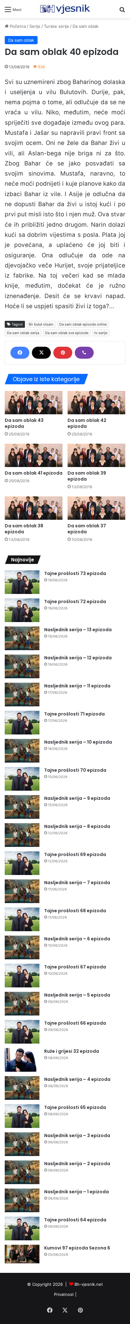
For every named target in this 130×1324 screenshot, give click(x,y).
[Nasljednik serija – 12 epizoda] (22, 666)
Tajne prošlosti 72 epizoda (75, 601)
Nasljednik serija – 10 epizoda (78, 742)
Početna (17, 26)
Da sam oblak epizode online (83, 324)
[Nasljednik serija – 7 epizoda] (22, 891)
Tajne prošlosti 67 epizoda (75, 967)
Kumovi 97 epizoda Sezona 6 (77, 1248)
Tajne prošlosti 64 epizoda (75, 1220)
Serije (34, 26)
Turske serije (56, 26)
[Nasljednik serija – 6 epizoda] (22, 947)
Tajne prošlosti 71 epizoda (74, 714)
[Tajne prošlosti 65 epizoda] (22, 1116)
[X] (41, 353)
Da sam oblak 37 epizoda (87, 529)
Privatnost (64, 1294)
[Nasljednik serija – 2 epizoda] (22, 1172)
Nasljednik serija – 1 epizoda (76, 1192)
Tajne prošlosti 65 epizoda (75, 1107)
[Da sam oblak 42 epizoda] (96, 402)
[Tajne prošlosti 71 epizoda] (22, 722)
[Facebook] (19, 353)
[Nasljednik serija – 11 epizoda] (22, 694)
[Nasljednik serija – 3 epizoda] (22, 1144)
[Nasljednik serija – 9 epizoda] (22, 807)
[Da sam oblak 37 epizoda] (96, 508)
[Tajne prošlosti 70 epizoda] (22, 779)
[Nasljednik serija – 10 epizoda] (22, 751)
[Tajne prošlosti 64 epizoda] (22, 1228)
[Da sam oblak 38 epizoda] (33, 508)
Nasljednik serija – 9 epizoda (77, 798)
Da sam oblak (85, 26)
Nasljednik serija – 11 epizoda (77, 686)
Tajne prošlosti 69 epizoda (75, 854)
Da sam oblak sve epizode (66, 333)
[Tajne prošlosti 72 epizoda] (22, 610)
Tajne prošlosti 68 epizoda (75, 911)
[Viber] (84, 353)
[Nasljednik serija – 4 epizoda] (22, 1088)
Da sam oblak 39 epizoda (87, 476)
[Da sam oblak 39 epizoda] (96, 455)
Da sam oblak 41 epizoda (33, 473)
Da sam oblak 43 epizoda (24, 423)
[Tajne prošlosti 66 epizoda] (22, 1032)
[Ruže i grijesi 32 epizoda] (22, 1060)
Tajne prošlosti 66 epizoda (75, 1023)
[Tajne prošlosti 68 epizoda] (22, 919)
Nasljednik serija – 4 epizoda (77, 1079)
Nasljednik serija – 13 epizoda (78, 629)
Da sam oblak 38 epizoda (24, 529)
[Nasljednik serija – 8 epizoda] (22, 835)
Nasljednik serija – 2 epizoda (77, 1163)
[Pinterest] (62, 353)
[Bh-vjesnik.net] (65, 9)
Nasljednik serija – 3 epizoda (77, 1135)
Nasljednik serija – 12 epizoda (78, 658)
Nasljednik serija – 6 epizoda (77, 939)
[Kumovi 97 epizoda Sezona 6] (22, 1254)
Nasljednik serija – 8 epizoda (77, 826)
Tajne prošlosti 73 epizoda (75, 573)
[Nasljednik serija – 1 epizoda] (22, 1200)
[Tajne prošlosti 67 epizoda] (22, 975)
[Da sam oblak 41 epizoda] (33, 455)
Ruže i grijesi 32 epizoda (71, 1051)
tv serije (100, 333)
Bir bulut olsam (41, 324)
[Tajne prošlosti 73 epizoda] (22, 582)
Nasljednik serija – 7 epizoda (77, 882)
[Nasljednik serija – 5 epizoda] (22, 1003)
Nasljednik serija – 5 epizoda (77, 995)
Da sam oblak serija (23, 333)
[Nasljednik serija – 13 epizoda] (22, 638)
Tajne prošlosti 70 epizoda (75, 770)
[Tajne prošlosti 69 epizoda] (22, 863)
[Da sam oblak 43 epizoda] (33, 402)
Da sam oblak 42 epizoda (87, 423)
